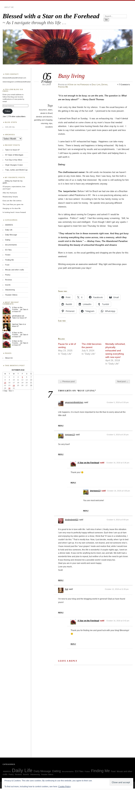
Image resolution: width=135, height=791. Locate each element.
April (14, 324)
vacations (49, 127)
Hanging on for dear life (12, 208)
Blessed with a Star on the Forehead (51, 16)
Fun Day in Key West (13, 160)
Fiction (7, 255)
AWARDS (9, 225)
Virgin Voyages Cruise (14, 165)
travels (8, 285)
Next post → (122, 381)
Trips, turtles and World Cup (16, 170)
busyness (43, 110)
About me (9, 7)
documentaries (11, 245)
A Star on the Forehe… (17, 308)
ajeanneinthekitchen (74, 402)
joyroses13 (70, 434)
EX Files (8, 250)
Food (7, 265)
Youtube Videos (11, 295)
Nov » (11, 391)
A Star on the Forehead (78, 84)
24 (14, 385)
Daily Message (11, 235)
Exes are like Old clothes (12, 201)
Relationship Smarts (10, 197)
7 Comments (124, 84)
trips (50, 123)
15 (5, 383)
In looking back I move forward (14, 212)
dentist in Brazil (46, 113)
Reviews (8, 280)
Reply (61, 426)
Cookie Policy (64, 786)
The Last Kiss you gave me (13, 204)
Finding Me (63, 87)
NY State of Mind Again (14, 155)
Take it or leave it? (12, 150)
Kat (66, 589)
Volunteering (10, 290)
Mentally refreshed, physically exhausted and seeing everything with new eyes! (115, 350)
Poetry (7, 275)
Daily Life (96, 84)
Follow (7, 111)
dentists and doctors (44, 117)
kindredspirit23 (71, 520)
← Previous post (67, 381)
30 (9, 388)
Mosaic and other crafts (14, 270)
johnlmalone (17, 316)
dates (50, 110)
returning (44, 123)
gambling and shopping (43, 120)
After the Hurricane (10, 193)
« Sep (5, 391)
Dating (104, 84)
